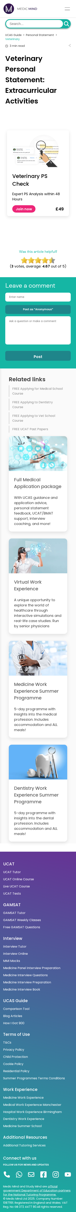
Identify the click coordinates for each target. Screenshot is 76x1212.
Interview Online (15, 953)
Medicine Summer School (22, 1126)
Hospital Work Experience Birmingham (32, 1112)
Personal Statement (41, 35)
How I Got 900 (13, 1023)
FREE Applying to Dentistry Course (32, 404)
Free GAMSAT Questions (21, 927)
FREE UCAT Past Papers (30, 429)
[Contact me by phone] (7, 1174)
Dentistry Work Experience (23, 1119)
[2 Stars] (31, 260)
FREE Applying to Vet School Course (33, 418)
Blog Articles (12, 1016)
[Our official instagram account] (55, 1174)
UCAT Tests (12, 893)
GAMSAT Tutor (14, 913)
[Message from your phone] (19, 1174)
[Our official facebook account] (43, 1174)
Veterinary (12, 39)
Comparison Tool (16, 1009)
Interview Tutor (15, 946)
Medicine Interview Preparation (27, 982)
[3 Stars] (37, 260)
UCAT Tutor (12, 872)
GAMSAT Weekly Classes (22, 920)
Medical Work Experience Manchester (32, 1105)
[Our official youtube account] (68, 1174)
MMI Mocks (11, 961)
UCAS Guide (15, 35)
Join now (24, 209)
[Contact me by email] (31, 1174)
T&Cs (7, 1042)
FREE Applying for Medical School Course (37, 391)
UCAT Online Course (18, 879)
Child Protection (15, 1057)
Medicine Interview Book (21, 989)
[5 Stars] (51, 260)
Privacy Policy (13, 1049)
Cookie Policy (13, 1064)
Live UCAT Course (16, 886)
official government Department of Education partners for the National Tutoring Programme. (37, 1191)
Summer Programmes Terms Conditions (34, 1078)
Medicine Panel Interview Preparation (31, 968)
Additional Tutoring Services (24, 1145)
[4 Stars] (45, 260)
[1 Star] (24, 260)
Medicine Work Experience (23, 1097)
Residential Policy (16, 1071)
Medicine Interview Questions (25, 975)
